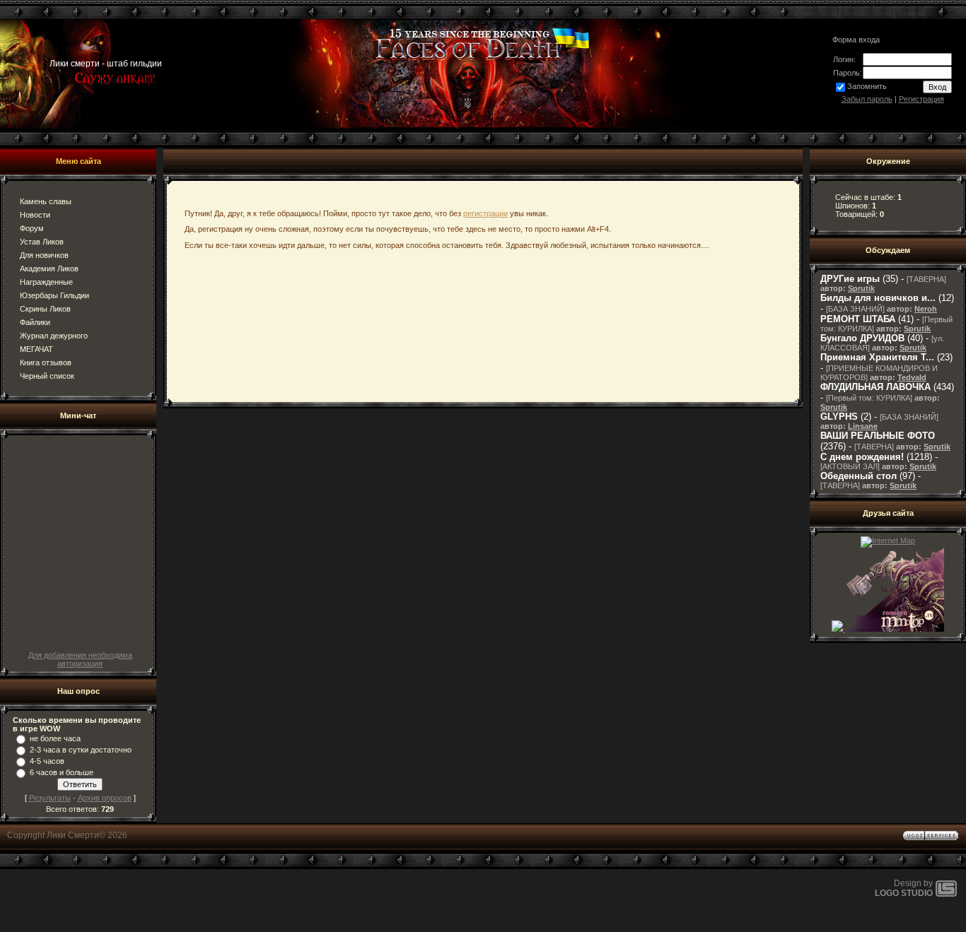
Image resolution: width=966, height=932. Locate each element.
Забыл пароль (867, 99)
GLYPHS (839, 416)
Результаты (50, 798)
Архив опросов (105, 798)
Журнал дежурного (54, 335)
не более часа (55, 738)
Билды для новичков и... (878, 298)
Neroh (925, 309)
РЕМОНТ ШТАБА (857, 319)
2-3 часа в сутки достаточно (81, 749)
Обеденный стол (858, 476)
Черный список (47, 376)
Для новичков (44, 255)
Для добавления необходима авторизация (80, 659)
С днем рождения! (862, 457)
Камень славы (45, 201)
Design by (904, 888)
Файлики (35, 322)
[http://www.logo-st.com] (946, 894)
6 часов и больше (61, 772)
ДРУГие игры (850, 278)
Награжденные (46, 282)
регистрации (485, 213)
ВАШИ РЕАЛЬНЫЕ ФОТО (877, 435)
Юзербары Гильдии (54, 295)
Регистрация (921, 99)
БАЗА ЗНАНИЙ (855, 309)
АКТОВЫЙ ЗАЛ (850, 466)
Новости (35, 215)
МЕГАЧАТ (36, 349)
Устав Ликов (42, 241)
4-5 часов (47, 761)
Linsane (863, 426)
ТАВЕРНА (926, 279)
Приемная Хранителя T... (877, 357)
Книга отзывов (45, 362)
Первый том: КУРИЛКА (869, 398)
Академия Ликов (49, 268)
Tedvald (911, 377)
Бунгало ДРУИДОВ (862, 338)
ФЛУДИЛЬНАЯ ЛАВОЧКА (875, 387)
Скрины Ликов (45, 309)
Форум (32, 228)
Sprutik (861, 288)
